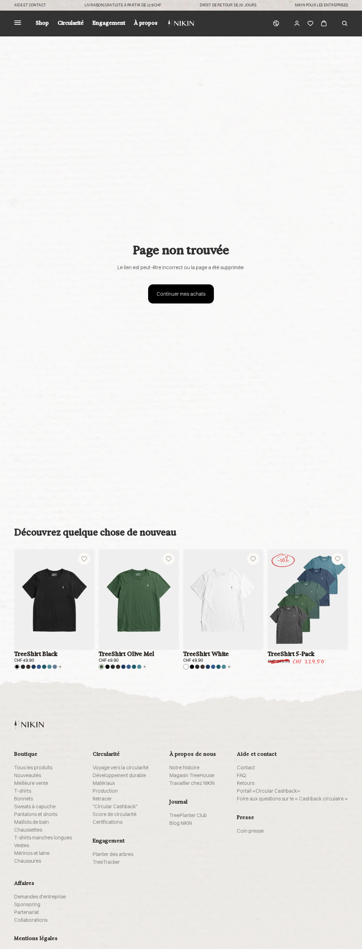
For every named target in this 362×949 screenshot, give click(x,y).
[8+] (60, 667)
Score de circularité (114, 814)
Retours (245, 783)
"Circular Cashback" (115, 806)
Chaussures (27, 861)
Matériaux (104, 783)
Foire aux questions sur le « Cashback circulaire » (292, 798)
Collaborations (30, 920)
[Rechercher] (344, 23)
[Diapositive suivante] (86, 599)
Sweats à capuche (35, 806)
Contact (246, 767)
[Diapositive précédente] (22, 599)
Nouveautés (27, 775)
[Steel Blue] (55, 667)
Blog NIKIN (180, 823)
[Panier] (324, 23)
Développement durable (119, 775)
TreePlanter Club (188, 815)
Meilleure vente (31, 783)
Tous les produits (33, 767)
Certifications (107, 822)
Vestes (21, 845)
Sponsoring (27, 904)
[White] (186, 667)
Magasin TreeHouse (191, 775)
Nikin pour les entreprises (321, 5)
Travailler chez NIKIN (192, 783)
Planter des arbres (113, 854)
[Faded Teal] (49, 667)
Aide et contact (30, 5)
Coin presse (250, 831)
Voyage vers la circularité (120, 767)
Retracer (102, 798)
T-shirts (22, 791)
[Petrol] (44, 667)
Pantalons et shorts (35, 814)
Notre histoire (184, 767)
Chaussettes (28, 830)
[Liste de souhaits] (310, 23)
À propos (145, 23)
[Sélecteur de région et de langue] (276, 23)
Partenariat (26, 912)
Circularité (71, 23)
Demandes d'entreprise (40, 896)
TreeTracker (106, 862)
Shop (42, 23)
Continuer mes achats (181, 294)
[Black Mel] (23, 667)
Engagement (109, 23)
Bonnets (23, 798)
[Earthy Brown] (28, 667)
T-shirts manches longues (43, 837)
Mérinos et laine (31, 853)
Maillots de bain (31, 822)
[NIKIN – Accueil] (29, 724)
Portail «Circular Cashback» (268, 791)
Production (105, 791)
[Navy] (33, 667)
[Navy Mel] (39, 667)
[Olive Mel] (101, 667)
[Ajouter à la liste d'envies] (84, 559)
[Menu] (17, 23)
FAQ (241, 775)
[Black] (17, 667)
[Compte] (297, 23)
